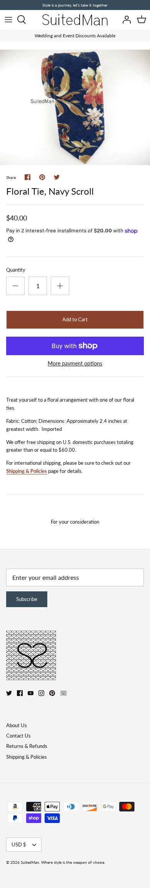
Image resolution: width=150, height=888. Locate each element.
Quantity (15, 270)
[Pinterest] (52, 693)
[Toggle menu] (8, 19)
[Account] (124, 19)
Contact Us (18, 736)
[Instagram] (41, 693)
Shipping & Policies (26, 471)
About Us (16, 725)
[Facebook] (20, 693)
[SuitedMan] (75, 20)
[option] (75, 107)
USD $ (19, 844)
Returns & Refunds (26, 746)
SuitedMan (30, 862)
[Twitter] (9, 693)
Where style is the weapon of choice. (73, 862)
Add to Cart (75, 319)
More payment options (75, 364)
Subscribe (26, 599)
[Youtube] (30, 693)
